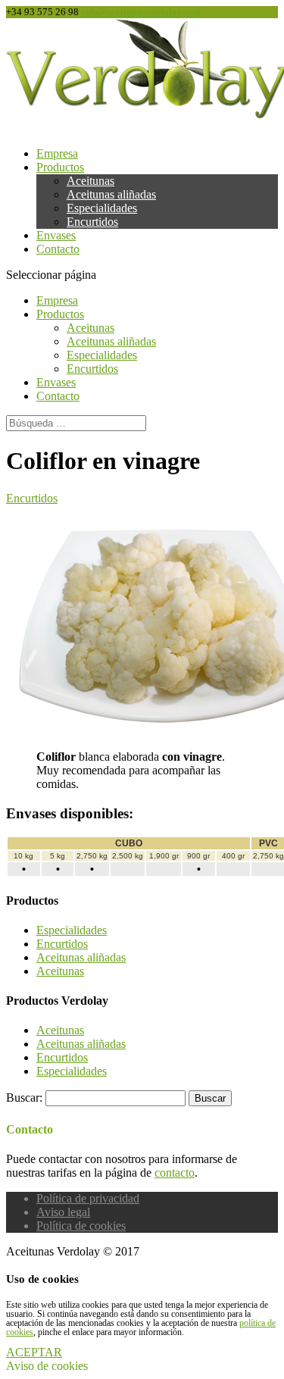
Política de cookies (81, 1225)
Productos (60, 167)
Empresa (57, 153)
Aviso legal (63, 1211)
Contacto (58, 248)
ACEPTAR (34, 1352)
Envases (56, 235)
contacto (174, 1172)
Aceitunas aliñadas (111, 194)
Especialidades (102, 208)
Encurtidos (92, 221)
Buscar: (24, 1097)
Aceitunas (90, 180)
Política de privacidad (87, 1198)
